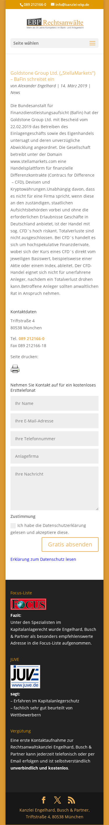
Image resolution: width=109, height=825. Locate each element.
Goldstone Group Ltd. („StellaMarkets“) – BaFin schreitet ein (52, 76)
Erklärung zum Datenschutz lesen (43, 559)
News (15, 92)
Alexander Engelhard (37, 85)
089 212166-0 (35, 4)
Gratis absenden (70, 544)
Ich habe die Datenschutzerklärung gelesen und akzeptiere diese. (48, 529)
